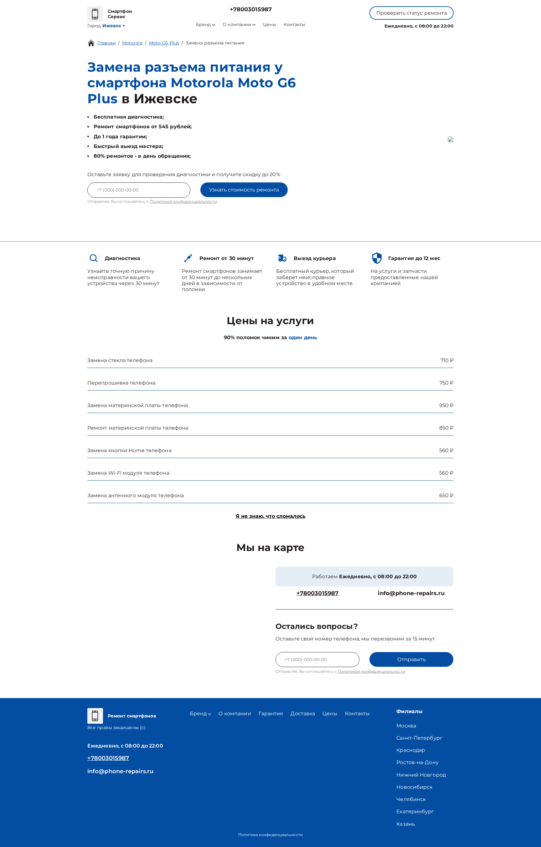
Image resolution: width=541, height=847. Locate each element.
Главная (106, 43)
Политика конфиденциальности (270, 834)
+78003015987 (251, 9)
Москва (406, 726)
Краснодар (410, 750)
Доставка (303, 714)
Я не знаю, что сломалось (271, 516)
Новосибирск (414, 787)
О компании (237, 24)
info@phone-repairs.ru (411, 593)
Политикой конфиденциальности (183, 201)
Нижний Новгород (421, 775)
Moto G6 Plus (164, 43)
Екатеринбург (415, 811)
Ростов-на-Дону (417, 762)
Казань (405, 824)
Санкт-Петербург (419, 738)
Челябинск (411, 799)
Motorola (132, 43)
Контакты (295, 24)
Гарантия (271, 714)
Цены (269, 24)
